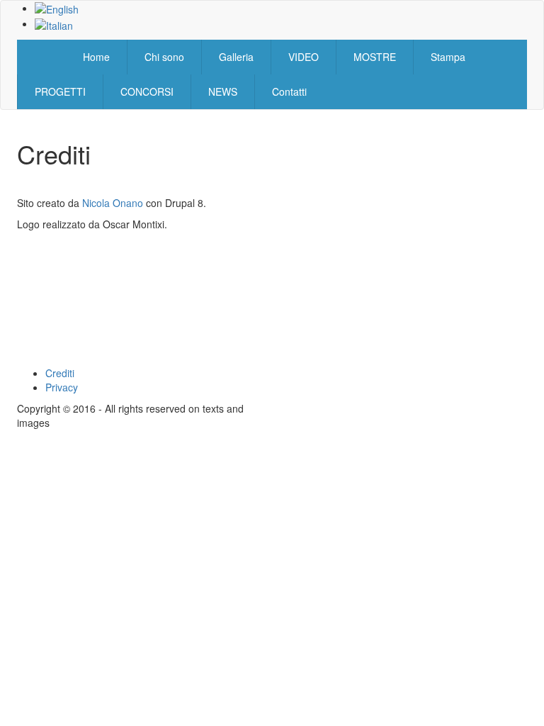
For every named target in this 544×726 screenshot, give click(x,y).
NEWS (222, 91)
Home (96, 57)
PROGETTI (60, 91)
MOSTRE (374, 57)
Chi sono (164, 57)
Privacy (61, 387)
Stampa (448, 57)
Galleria (236, 57)
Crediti (59, 373)
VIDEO (303, 57)
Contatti (289, 91)
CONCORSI (147, 91)
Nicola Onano (112, 203)
